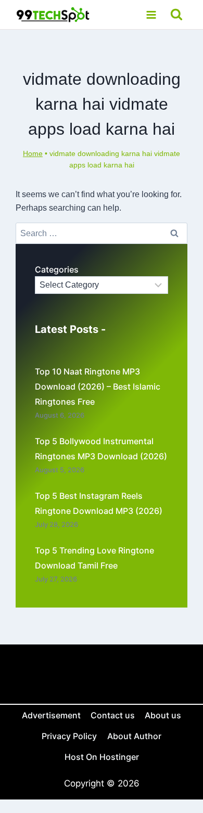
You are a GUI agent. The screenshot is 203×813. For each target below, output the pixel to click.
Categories (57, 269)
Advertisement (51, 715)
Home (33, 154)
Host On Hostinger (102, 757)
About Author (134, 736)
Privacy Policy (69, 736)
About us (163, 715)
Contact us (113, 715)
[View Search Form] (176, 14)
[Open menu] (151, 14)
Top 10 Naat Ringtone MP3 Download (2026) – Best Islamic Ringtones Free (97, 386)
